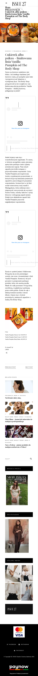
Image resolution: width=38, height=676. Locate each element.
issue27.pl (10, 347)
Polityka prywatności (22, 673)
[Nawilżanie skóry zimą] (19, 386)
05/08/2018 (28, 416)
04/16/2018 (8, 442)
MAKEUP (16, 440)
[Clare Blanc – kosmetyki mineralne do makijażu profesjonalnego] (19, 408)
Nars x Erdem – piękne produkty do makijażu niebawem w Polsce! (18, 446)
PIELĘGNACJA (12, 10)
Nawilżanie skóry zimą (13, 398)
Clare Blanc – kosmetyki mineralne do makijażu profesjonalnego (18, 420)
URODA (24, 51)
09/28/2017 (8, 51)
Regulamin (13, 673)
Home (8, 7)
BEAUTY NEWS (9, 416)
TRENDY (16, 416)
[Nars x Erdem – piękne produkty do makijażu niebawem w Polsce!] (19, 431)
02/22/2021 (23, 395)
